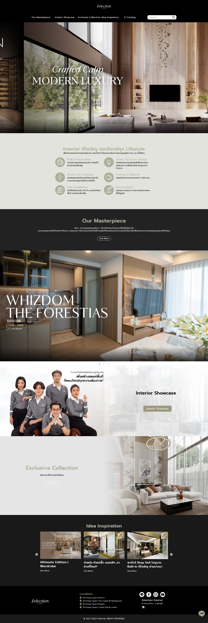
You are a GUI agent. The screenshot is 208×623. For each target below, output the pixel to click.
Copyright (159, 603)
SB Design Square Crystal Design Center (100, 607)
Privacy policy (147, 603)
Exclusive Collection (89, 17)
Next (171, 554)
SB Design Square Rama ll (93, 597)
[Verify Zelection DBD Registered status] (152, 607)
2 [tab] (104, 135)
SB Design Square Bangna (94, 604)
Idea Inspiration (110, 17)
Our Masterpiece (41, 17)
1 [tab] (99, 135)
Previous (36, 554)
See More (104, 238)
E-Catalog (130, 17)
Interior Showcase (65, 17)
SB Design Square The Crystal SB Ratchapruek (102, 601)
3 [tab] (108, 135)
